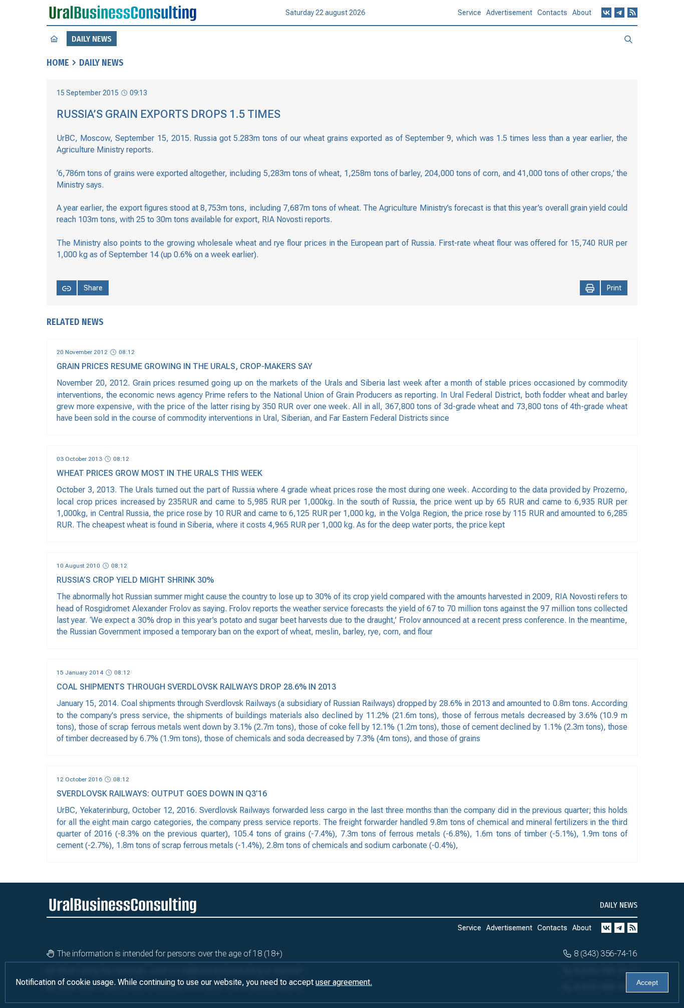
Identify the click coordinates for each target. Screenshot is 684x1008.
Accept (647, 982)
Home (58, 62)
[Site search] (628, 38)
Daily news (101, 62)
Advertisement (509, 13)
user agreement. (343, 982)
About (581, 13)
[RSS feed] (632, 13)
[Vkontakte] (606, 13)
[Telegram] (619, 13)
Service (469, 13)
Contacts (552, 13)
